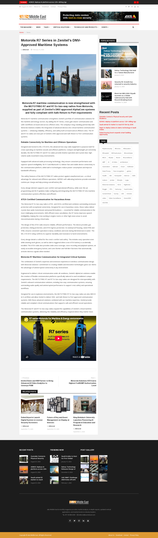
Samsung (118, 189)
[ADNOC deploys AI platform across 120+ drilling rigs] (24, 470)
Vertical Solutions (61, 27)
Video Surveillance (115, 198)
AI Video (114, 162)
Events (105, 27)
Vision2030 (127, 198)
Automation (106, 167)
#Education (127, 149)
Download (45, 7)
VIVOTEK (105, 203)
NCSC (119, 185)
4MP (103, 162)
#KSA (104, 158)
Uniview (129, 194)
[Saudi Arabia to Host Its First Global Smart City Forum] (55, 459)
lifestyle (119, 180)
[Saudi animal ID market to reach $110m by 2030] (24, 480)
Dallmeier (130, 167)
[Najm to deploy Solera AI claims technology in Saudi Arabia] (85, 472)
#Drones (118, 149)
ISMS (133, 176)
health (104, 176)
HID (110, 176)
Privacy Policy (62, 7)
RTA (111, 189)
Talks (46, 27)
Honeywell (117, 176)
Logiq (127, 180)
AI (108, 162)
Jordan (112, 180)
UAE (122, 194)
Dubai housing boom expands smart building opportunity (115, 133)
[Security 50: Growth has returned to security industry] (107, 85)
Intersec (126, 176)
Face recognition (118, 171)
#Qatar (111, 158)
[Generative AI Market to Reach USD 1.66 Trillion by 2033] (103, 481)
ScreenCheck (106, 194)
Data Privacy (106, 171)
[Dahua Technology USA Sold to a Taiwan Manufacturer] (107, 74)
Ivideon (104, 180)
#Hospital (105, 153)
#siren (118, 158)
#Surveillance (127, 158)
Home (21, 32)
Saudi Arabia (128, 189)
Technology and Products (85, 27)
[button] (135, 2)
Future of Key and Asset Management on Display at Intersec (58, 420)
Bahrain (115, 167)
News (38, 27)
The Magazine (26, 27)
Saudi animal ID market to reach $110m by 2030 (116, 125)
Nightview (127, 185)
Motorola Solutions (108, 185)
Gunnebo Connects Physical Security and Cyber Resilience (115, 117)
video (104, 198)
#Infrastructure (116, 153)
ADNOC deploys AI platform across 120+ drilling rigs (48, 2)
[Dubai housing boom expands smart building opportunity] (94, 472)
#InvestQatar (128, 153)
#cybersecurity (107, 149)
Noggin (104, 189)
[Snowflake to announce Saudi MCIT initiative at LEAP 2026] (85, 481)
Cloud (122, 167)
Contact (53, 7)
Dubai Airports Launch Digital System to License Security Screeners (32, 420)
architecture (124, 162)
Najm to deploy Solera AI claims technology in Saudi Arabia (117, 128)
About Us (37, 7)
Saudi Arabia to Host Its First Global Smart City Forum (69, 458)
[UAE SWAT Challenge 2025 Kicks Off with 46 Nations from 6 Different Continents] (55, 480)
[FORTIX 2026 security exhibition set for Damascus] (103, 472)
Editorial (26, 50)
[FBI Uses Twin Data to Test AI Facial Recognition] (94, 481)
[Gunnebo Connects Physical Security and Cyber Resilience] (24, 459)
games (129, 171)
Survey (116, 194)
